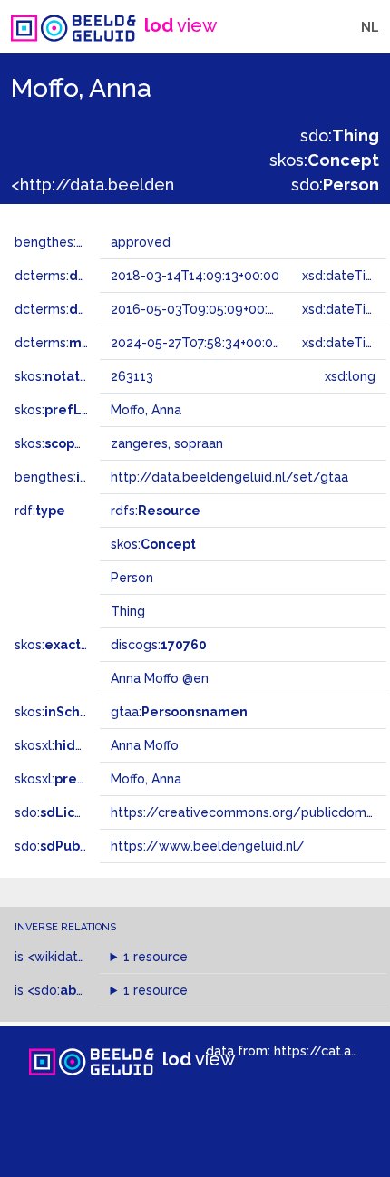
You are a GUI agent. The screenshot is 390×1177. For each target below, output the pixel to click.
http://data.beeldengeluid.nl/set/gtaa (229, 477)
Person (132, 577)
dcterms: (89, 275)
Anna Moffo (145, 745)
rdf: (40, 510)
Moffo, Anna (146, 779)
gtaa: (179, 712)
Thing (128, 611)
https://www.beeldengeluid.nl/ (208, 846)
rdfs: (155, 510)
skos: (324, 160)
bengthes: (65, 242)
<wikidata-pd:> (90, 956)
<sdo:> (66, 990)
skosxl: (77, 745)
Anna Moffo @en (160, 678)
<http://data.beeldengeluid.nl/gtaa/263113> (183, 184)
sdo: (339, 135)
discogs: (159, 644)
